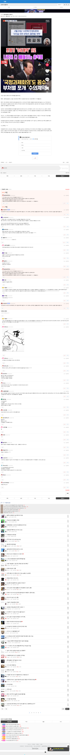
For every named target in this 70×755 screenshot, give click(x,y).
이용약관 (22, 746)
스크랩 (67, 162)
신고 (6, 162)
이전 (35, 175)
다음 (49, 175)
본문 (21, 175)
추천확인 (2, 162)
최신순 (10, 189)
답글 (3, 203)
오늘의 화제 (9, 721)
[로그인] (66, 1)
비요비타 (3, 16)
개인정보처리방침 (28, 746)
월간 (43, 721)
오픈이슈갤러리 (4, 4)
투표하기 (35, 153)
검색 (63, 708)
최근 (2, 708)
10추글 (61, 7)
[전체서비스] (68, 1)
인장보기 (4, 172)
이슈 (61, 721)
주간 (26, 721)
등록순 (7, 189)
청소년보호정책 (37, 746)
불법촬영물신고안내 (46, 746)
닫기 (68, 746)
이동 (6, 203)
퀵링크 (37, 744)
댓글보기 (62, 498)
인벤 (5, 1)
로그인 (29, 744)
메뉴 (1, 172)
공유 (63, 162)
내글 (9, 7)
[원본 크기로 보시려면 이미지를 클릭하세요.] (26, 55)
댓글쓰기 (62, 175)
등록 (67, 493)
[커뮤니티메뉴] (1, 1)
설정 (41, 744)
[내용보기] (14, 239)
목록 (7, 175)
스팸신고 (10, 162)
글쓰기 (68, 4)
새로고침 (67, 189)
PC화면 (33, 744)
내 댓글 (35, 7)
